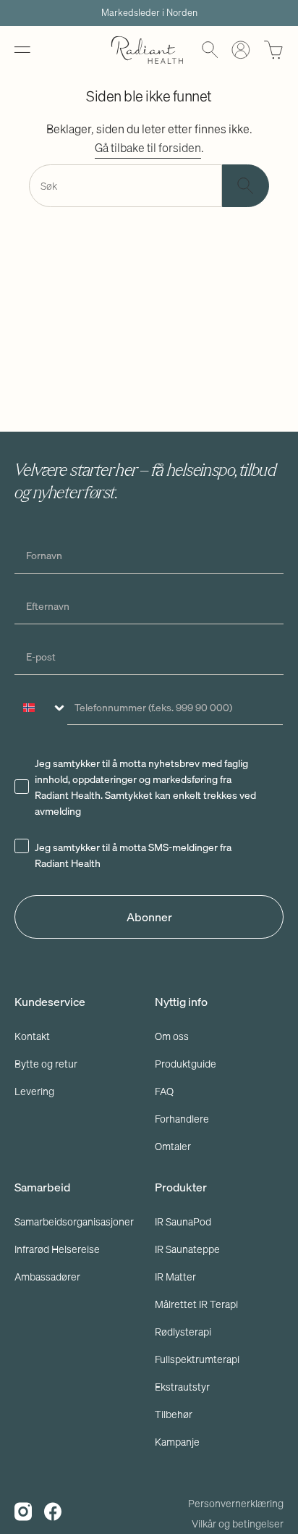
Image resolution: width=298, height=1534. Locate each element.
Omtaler (173, 1146)
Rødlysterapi (183, 1332)
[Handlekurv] (273, 50)
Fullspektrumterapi (197, 1359)
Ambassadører (47, 1277)
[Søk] (245, 185)
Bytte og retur (45, 1064)
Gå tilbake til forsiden (148, 147)
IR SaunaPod (183, 1222)
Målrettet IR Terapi (196, 1304)
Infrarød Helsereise (57, 1249)
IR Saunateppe (187, 1249)
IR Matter (175, 1277)
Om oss (172, 1036)
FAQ (164, 1091)
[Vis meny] (21, 50)
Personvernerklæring (236, 1503)
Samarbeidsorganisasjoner (74, 1222)
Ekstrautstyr (182, 1387)
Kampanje (177, 1442)
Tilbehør (173, 1414)
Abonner (149, 917)
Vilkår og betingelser (238, 1524)
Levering (34, 1091)
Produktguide (185, 1064)
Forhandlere (182, 1119)
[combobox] (41, 707)
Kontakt (32, 1036)
